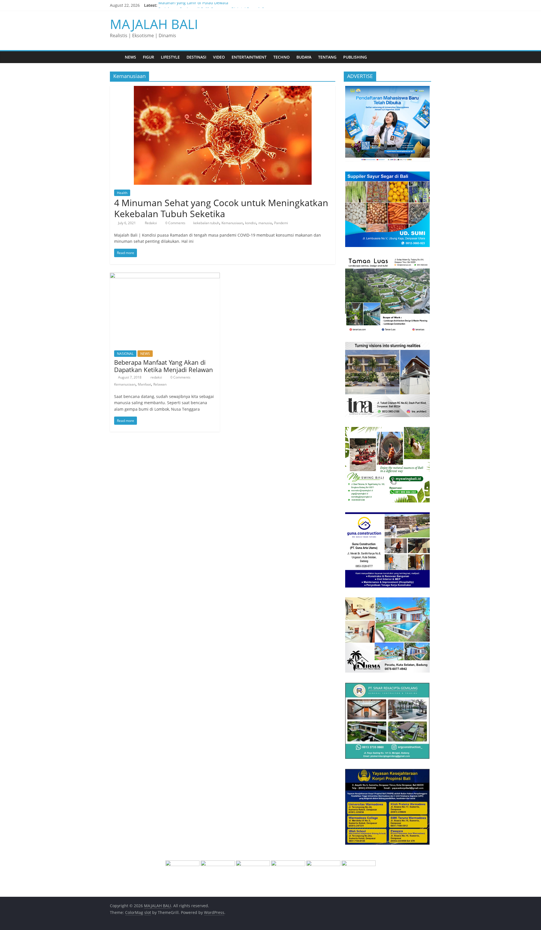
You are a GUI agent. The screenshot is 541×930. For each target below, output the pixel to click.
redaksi (156, 377)
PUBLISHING (355, 57)
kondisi (250, 223)
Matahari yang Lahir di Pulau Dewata (193, 5)
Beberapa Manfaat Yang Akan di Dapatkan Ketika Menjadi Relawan (163, 366)
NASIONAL (125, 353)
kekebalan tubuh (206, 223)
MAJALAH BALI (154, 24)
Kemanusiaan (232, 223)
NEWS (130, 57)
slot (147, 912)
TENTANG (327, 57)
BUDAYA (303, 57)
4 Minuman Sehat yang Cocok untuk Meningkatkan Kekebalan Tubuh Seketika (221, 208)
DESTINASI (196, 57)
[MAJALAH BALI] (115, 57)
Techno (281, 57)
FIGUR (148, 57)
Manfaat (144, 384)
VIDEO (219, 57)
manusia (265, 223)
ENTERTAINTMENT (249, 57)
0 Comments (175, 223)
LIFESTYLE (170, 57)
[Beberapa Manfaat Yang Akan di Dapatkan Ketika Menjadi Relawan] (165, 276)
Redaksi (151, 223)
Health (122, 192)
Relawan (160, 384)
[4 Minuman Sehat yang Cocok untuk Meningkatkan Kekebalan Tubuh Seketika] (223, 89)
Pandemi (281, 223)
